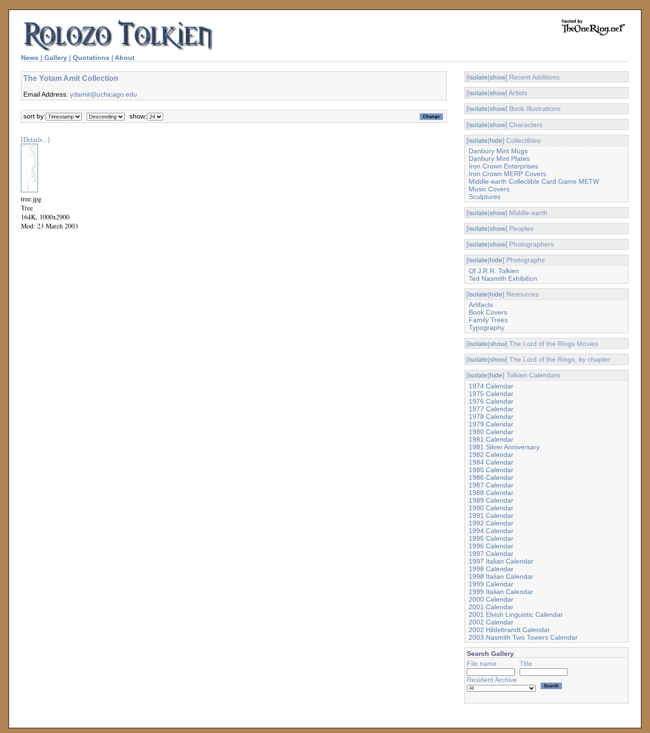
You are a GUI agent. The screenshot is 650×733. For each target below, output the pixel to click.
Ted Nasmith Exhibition (503, 278)
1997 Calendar (491, 553)
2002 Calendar (491, 622)
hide (496, 140)
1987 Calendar (491, 485)
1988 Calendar (491, 492)
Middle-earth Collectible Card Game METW (534, 181)
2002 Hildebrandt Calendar (509, 630)
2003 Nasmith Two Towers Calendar (523, 637)
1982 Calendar (491, 454)
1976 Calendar (491, 401)
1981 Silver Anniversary (504, 447)
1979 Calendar (491, 424)
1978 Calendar (491, 416)
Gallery (55, 57)
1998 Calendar (491, 569)
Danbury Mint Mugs (498, 151)
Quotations (91, 57)
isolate (478, 77)
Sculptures (485, 196)
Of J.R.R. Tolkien (494, 271)
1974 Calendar (491, 386)
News (30, 57)
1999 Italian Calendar (501, 591)
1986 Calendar (491, 477)
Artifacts (481, 304)
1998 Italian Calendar (501, 576)
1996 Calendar (491, 546)
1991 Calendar (491, 515)
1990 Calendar (491, 508)
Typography (486, 327)
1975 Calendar (491, 393)
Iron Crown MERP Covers (507, 174)
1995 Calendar (491, 538)
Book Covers (488, 312)
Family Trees (488, 320)
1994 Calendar (491, 531)
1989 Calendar (491, 500)
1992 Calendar (491, 523)
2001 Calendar (491, 607)
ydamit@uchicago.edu (103, 94)
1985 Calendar (491, 470)
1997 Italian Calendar (501, 561)
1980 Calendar (491, 432)
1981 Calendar (491, 439)
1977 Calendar (491, 409)
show (497, 77)
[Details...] (35, 139)
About (125, 57)
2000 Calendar (491, 599)
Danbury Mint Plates (499, 158)
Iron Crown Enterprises (503, 166)
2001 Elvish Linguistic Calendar (516, 614)
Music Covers (489, 189)
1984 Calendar (491, 462)
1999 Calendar (491, 584)
